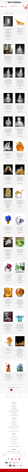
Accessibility (14, 408)
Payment (14, 405)
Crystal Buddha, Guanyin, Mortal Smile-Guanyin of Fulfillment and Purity (8, 131)
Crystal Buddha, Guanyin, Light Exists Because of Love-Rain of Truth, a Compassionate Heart (20, 83)
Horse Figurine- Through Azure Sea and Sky (19, 375)
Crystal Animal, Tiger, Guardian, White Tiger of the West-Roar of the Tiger (8, 58)
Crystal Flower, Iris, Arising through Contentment (20, 229)
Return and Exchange (14, 415)
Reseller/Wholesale (14, 425)
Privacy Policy (14, 406)
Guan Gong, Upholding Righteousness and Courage (8, 376)
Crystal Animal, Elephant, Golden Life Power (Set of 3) (20, 30)
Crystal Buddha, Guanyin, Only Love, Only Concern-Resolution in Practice (20, 131)
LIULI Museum (14, 439)
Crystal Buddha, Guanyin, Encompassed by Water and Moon (20, 58)
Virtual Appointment (14, 412)
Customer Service (14, 422)
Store (14, 420)
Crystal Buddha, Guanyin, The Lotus (8, 154)
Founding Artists (14, 437)
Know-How (14, 441)
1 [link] (11, 389)
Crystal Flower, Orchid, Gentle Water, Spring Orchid (20, 251)
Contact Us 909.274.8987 (14, 431)
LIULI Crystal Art (16, 470)
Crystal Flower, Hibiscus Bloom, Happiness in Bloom (8, 229)
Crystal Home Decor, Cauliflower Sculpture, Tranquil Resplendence (20, 278)
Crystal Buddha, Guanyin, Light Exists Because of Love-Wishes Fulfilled (20, 107)
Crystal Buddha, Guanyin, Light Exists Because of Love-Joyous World (8, 82)
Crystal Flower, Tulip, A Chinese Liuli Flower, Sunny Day (8, 277)
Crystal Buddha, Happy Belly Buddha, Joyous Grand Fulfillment (20, 155)
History (14, 436)
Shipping (14, 413)
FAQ (14, 429)
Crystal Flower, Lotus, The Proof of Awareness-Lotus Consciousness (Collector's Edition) (8, 252)
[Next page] (17, 390)
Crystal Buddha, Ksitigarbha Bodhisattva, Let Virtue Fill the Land (8, 179)
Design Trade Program (14, 410)
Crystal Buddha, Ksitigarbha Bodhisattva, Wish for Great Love (20, 179)
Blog (14, 444)
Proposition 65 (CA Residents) (14, 446)
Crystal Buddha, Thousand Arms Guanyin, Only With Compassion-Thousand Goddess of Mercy (8, 204)
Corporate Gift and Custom (14, 427)
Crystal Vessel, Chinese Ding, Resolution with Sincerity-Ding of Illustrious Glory (20, 326)
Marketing (14, 424)
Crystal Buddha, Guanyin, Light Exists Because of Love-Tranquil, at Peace (8, 107)
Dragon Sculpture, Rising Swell (8, 349)
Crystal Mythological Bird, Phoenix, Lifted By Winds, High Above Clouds (20, 302)
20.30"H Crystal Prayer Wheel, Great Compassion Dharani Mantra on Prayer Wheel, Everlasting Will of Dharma (8, 33)
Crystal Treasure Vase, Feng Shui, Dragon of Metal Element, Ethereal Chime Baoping (8, 327)
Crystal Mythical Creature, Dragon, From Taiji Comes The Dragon (8, 301)
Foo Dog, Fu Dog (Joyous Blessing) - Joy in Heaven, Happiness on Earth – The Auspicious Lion (20, 351)
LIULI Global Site (14, 443)
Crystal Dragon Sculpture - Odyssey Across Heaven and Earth (20, 202)
